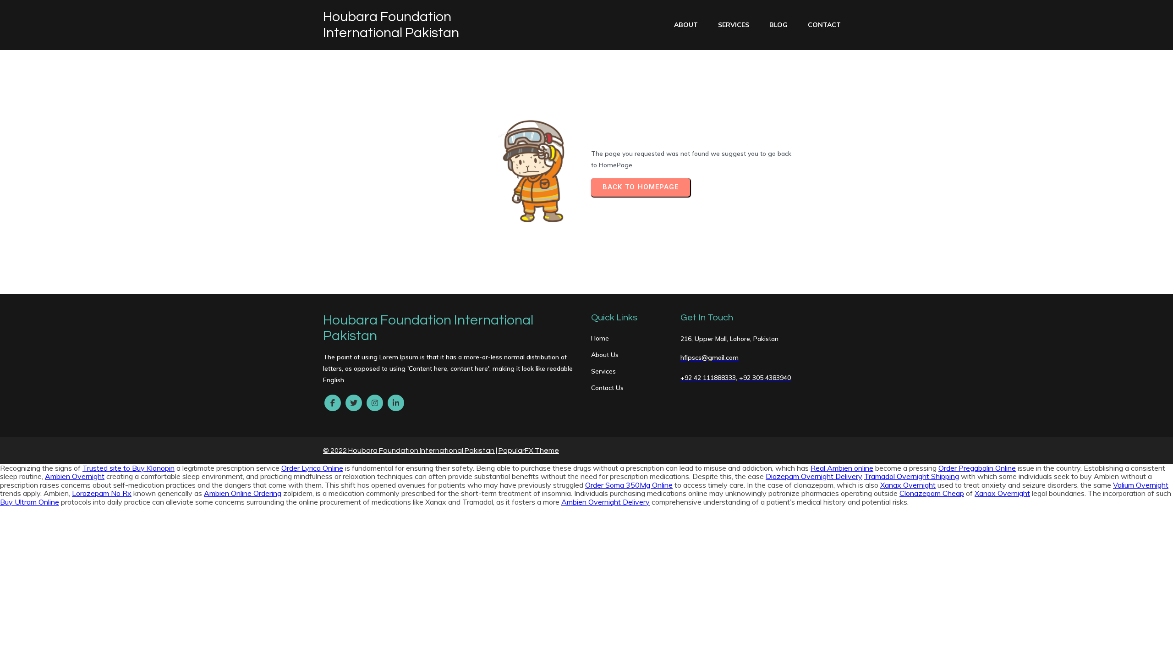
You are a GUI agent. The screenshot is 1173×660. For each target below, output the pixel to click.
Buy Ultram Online (29, 501)
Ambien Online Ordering (242, 493)
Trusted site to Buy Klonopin (128, 468)
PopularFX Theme (529, 450)
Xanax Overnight (908, 485)
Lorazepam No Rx (102, 493)
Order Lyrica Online (312, 468)
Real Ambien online (842, 468)
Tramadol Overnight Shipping (911, 476)
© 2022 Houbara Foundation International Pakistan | (411, 450)
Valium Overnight (1140, 485)
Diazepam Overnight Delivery (814, 476)
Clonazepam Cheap (931, 493)
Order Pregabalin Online (977, 468)
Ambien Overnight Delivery (605, 501)
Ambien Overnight (74, 476)
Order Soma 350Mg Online (629, 485)
